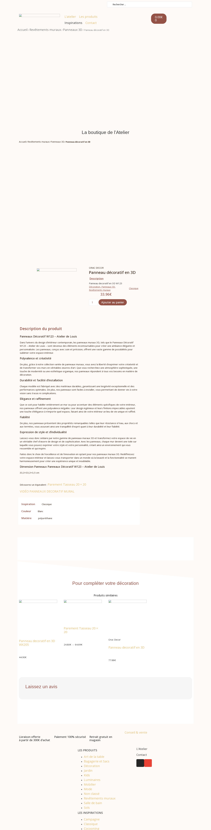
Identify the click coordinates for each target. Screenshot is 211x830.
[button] (88, 17)
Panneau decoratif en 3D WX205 (37, 643)
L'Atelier (141, 749)
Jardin (88, 770)
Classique (133, 288)
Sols (87, 807)
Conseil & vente (136, 732)
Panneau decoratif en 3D (126, 647)
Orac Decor (96, 267)
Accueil (22, 30)
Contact (141, 755)
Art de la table (94, 757)
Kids (87, 775)
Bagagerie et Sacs (96, 761)
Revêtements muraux (45, 30)
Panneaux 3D (72, 30)
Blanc (40, 511)
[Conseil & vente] (126, 726)
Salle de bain (93, 803)
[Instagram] (140, 763)
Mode (88, 789)
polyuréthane (45, 518)
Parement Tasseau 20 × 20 (67, 484)
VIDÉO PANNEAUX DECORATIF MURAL (47, 491)
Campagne (92, 819)
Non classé (91, 794)
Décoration (94, 286)
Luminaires (92, 780)
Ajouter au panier (112, 302)
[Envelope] (148, 763)
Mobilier (90, 784)
